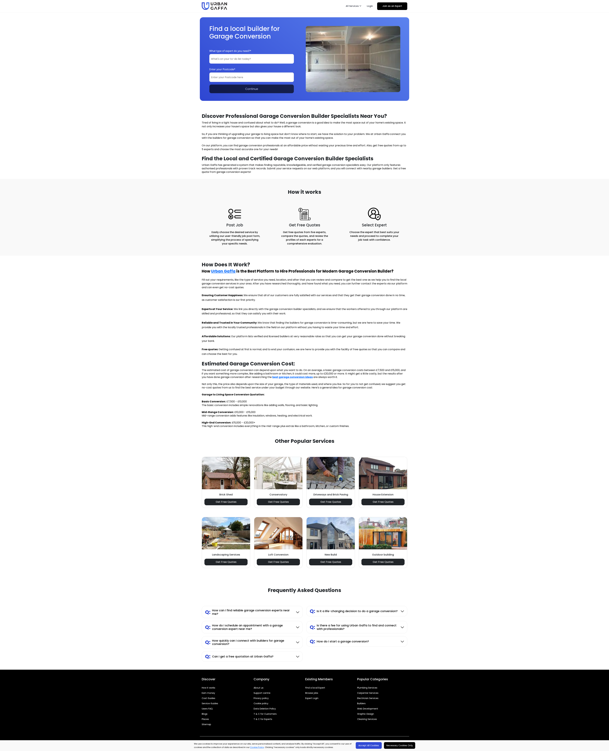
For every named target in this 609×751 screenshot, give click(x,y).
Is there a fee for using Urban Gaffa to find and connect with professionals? (353, 627)
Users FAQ (207, 708)
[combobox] (251, 59)
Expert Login (311, 698)
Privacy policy (261, 698)
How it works (208, 687)
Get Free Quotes (226, 502)
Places (205, 719)
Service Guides (210, 703)
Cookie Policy (257, 747)
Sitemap (206, 724)
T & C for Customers (265, 713)
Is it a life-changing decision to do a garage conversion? (354, 611)
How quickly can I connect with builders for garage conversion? (244, 642)
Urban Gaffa (223, 271)
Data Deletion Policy (265, 708)
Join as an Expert (392, 6)
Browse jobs (311, 693)
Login (370, 6)
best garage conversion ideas (292, 377)
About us (258, 687)
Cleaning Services (367, 719)
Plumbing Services (367, 687)
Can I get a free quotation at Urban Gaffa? (239, 656)
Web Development (367, 708)
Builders (361, 703)
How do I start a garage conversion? (339, 641)
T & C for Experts (263, 719)
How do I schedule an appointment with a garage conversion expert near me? (244, 627)
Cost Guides (208, 698)
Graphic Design (365, 713)
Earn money (208, 693)
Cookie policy (261, 703)
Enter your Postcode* (222, 69)
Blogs (204, 713)
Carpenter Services (367, 693)
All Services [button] (352, 6)
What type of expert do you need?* (230, 51)
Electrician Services (367, 698)
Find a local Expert (315, 687)
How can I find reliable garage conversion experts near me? (247, 612)
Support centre (262, 693)
